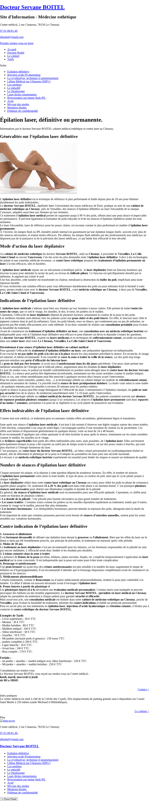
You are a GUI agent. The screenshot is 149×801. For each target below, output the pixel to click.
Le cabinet (13, 55)
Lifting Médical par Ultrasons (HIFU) (29, 81)
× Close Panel (8, 799)
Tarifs (10, 59)
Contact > (143, 689)
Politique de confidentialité (22, 110)
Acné (10, 101)
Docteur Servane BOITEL (32, 7)
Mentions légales (17, 107)
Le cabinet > (142, 711)
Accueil (11, 49)
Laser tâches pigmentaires (22, 94)
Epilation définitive (18, 71)
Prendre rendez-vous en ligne (16, 43)
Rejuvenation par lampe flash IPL (26, 97)
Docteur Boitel (15, 52)
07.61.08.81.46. (9, 733)
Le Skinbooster (16, 91)
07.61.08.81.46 (8, 30)
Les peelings (14, 84)
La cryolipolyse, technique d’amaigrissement (32, 78)
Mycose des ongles (18, 104)
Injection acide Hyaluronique (24, 74)
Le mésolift (13, 88)
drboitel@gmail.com (11, 37)
